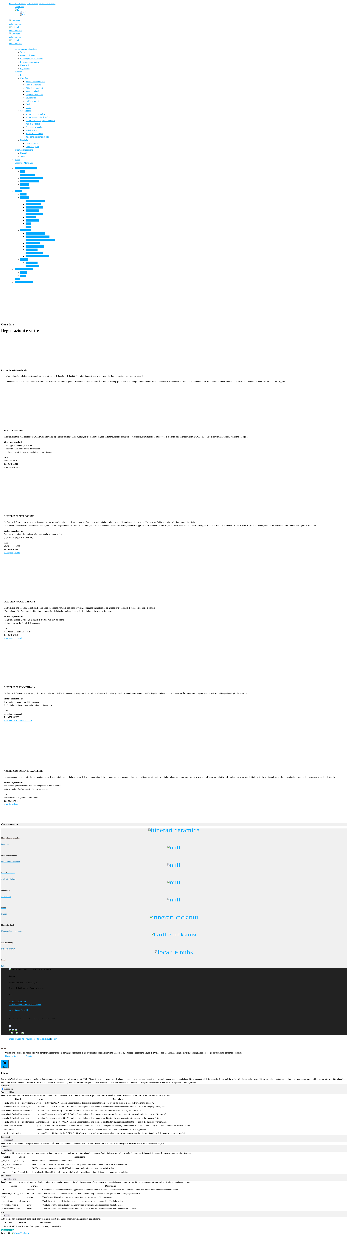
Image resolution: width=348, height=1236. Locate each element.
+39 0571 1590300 (17, 1001)
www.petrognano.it (12, 552)
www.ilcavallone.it (12, 804)
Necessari (8, 1089)
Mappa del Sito (32, 1039)
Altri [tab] (3, 1212)
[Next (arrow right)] (5, 1048)
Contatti (24, 1010)
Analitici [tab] (4, 1147)
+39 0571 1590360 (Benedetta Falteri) (25, 1004)
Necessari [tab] (5, 1085)
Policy (54, 1039)
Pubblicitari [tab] (6, 1176)
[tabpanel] (174, 1114)
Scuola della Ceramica (47, 4)
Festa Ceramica (32, 4)
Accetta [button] (29, 1056)
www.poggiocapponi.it (14, 638)
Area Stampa (14, 1010)
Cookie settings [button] (11, 1056)
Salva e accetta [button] (7, 1230)
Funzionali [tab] (5, 1137)
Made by (16, 1039)
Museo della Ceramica (17, 4)
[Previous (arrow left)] (2, 1048)
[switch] (2, 1140)
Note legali (45, 1039)
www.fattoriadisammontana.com (18, 720)
